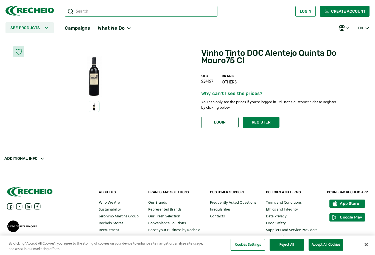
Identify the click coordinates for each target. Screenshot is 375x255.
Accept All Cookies (326, 244)
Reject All (286, 244)
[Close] (366, 245)
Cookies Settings (248, 244)
